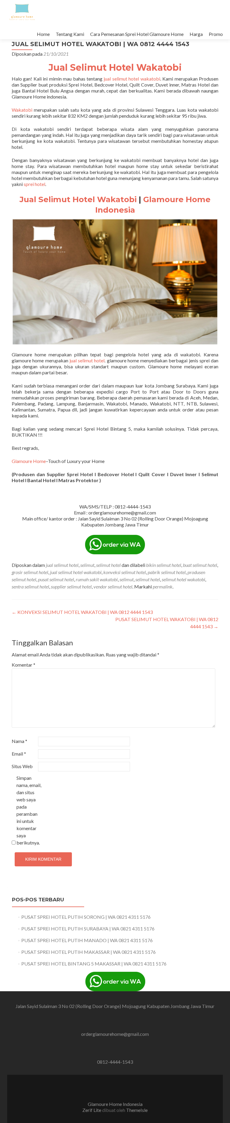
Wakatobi (22, 110)
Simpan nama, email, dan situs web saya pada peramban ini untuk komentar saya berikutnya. (28, 810)
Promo (216, 34)
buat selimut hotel (200, 565)
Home (43, 34)
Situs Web (22, 766)
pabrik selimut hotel (167, 572)
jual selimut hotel (87, 360)
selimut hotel (108, 565)
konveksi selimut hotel (124, 572)
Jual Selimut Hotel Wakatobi (115, 67)
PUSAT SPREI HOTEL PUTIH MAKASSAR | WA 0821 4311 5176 (88, 952)
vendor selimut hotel (112, 586)
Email (19, 753)
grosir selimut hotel (30, 572)
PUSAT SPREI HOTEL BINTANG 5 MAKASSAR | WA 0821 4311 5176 (94, 963)
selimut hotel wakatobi (183, 579)
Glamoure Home (29, 461)
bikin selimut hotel (163, 565)
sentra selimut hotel (30, 586)
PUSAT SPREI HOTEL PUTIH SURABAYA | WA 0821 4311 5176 (88, 928)
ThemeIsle (137, 1110)
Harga (196, 34)
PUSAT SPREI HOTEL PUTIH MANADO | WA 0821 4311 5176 (87, 940)
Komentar (23, 665)
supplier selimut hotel (71, 586)
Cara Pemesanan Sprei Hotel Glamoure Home (137, 34)
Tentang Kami (70, 34)
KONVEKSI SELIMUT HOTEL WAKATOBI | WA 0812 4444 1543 (82, 612)
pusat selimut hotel (56, 579)
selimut (87, 565)
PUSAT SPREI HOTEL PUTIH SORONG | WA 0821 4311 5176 (86, 917)
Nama (19, 741)
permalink (162, 586)
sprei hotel (34, 184)
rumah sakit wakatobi (97, 579)
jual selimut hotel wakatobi (131, 78)
